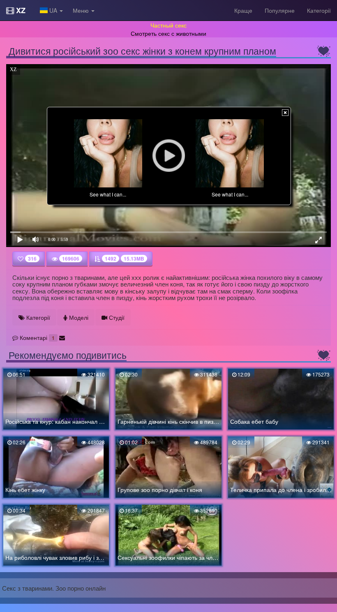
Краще (243, 10)
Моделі (77, 317)
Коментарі (36, 337)
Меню (81, 10)
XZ (19, 10)
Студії (116, 317)
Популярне (280, 10)
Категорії (319, 10)
